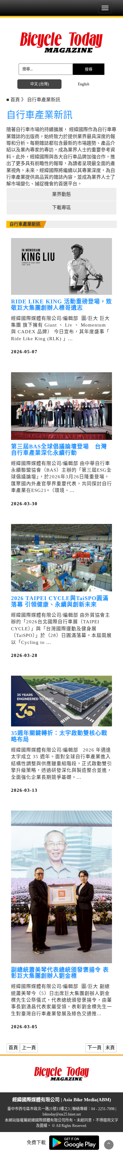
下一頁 (94, 1047)
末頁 (110, 1047)
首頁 (13, 1047)
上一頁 (29, 1047)
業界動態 (61, 194)
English (83, 84)
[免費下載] (74, 1142)
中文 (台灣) (39, 84)
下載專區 (61, 207)
